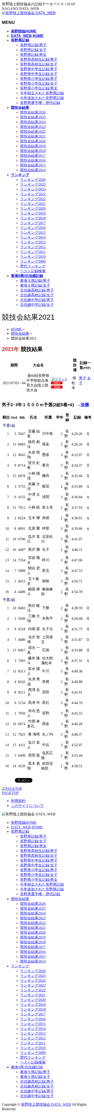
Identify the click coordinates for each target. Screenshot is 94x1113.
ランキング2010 (33, 257)
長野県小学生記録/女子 (38, 83)
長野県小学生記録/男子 (38, 79)
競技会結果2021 (33, 136)
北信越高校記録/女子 (37, 295)
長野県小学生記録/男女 (38, 88)
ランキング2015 (33, 232)
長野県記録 (20, 831)
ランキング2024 (33, 189)
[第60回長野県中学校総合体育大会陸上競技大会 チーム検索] (57, 387)
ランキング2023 (33, 194)
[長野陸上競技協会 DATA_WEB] (29, 13)
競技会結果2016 (33, 160)
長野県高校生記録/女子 (38, 64)
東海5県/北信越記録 (27, 1067)
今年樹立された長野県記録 (42, 93)
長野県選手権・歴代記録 (40, 103)
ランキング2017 (33, 223)
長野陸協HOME (24, 823)
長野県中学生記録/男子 (38, 69)
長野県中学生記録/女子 (38, 74)
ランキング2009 (33, 261)
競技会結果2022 (33, 131)
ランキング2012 (33, 247)
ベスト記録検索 (33, 271)
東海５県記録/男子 (35, 281)
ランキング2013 (33, 242)
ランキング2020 (33, 208)
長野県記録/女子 (33, 50)
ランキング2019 (33, 213)
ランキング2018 (33, 218)
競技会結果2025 (33, 117)
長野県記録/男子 (33, 45)
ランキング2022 (33, 199)
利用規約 (18, 801)
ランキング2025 (33, 184)
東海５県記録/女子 (35, 285)
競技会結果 (20, 899)
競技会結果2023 (33, 127)
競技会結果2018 (33, 151)
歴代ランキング (33, 266)
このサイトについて (27, 806)
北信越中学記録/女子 (37, 305)
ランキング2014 (33, 237)
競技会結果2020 (33, 141)
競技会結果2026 (33, 112)
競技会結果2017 (33, 156)
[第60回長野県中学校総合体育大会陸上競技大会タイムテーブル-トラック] (59, 379)
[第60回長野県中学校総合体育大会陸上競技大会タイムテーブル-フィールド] (57, 383)
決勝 (85, 404)
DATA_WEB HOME (27, 827)
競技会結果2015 (33, 165)
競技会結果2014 (33, 170)
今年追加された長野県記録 (42, 98)
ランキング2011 (33, 252)
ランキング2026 (33, 180)
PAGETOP (10, 793)
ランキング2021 (33, 204)
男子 (82, 378)
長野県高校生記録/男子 (38, 59)
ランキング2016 (33, 228)
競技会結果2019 (33, 146)
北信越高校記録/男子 (37, 290)
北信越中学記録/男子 (37, 300)
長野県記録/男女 (33, 55)
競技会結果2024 (33, 122)
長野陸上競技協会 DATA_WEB (46, 1104)
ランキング (20, 966)
